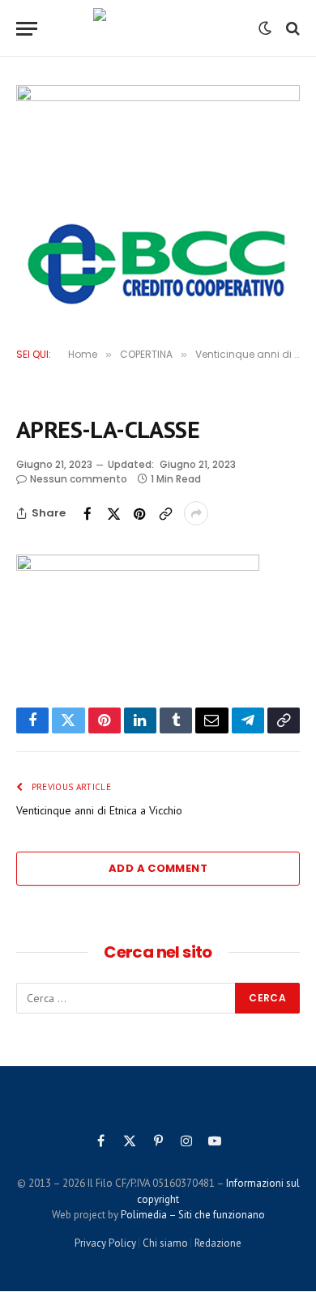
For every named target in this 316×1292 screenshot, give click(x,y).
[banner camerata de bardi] (158, 145)
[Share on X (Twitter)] (113, 513)
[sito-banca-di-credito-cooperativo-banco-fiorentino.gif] (158, 263)
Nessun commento (78, 479)
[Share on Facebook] (87, 513)
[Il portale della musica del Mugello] (157, 28)
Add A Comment (158, 868)
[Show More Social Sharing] (196, 513)
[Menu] (26, 29)
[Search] (291, 29)
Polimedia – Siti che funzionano (193, 1215)
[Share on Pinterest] (139, 513)
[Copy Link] (165, 513)
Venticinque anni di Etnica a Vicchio (99, 810)
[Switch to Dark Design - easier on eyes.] (264, 28)
